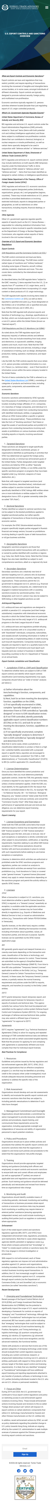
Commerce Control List (14, 299)
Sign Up (25, 1454)
